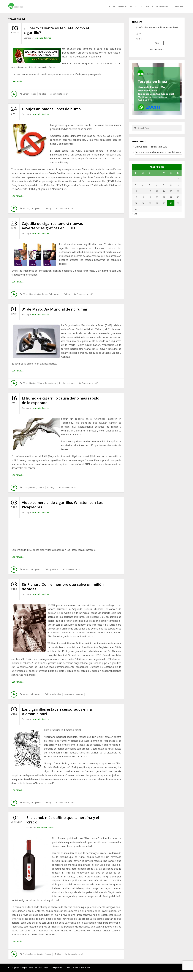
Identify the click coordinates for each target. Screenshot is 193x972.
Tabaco (32, 94)
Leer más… (17, 81)
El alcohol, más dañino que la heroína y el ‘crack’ (63, 820)
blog (44, 94)
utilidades (147, 6)
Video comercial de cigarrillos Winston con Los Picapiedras (62, 504)
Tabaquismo (35, 208)
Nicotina (37, 294)
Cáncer (25, 94)
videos (133, 6)
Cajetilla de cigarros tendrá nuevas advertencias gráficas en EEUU (52, 225)
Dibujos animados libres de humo (51, 108)
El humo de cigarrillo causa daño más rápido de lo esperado (60, 400)
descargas (162, 6)
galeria (122, 6)
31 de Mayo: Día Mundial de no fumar (54, 309)
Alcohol (26, 954)
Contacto (177, 6)
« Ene (134, 213)
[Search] (135, 128)
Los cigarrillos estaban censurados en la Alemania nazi (57, 711)
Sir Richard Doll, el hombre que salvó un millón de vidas (63, 586)
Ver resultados (157, 49)
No (140, 38)
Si (140, 33)
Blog (112, 6)
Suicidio (40, 954)
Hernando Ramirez (42, 37)
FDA (31, 294)
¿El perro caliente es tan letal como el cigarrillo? (56, 30)
